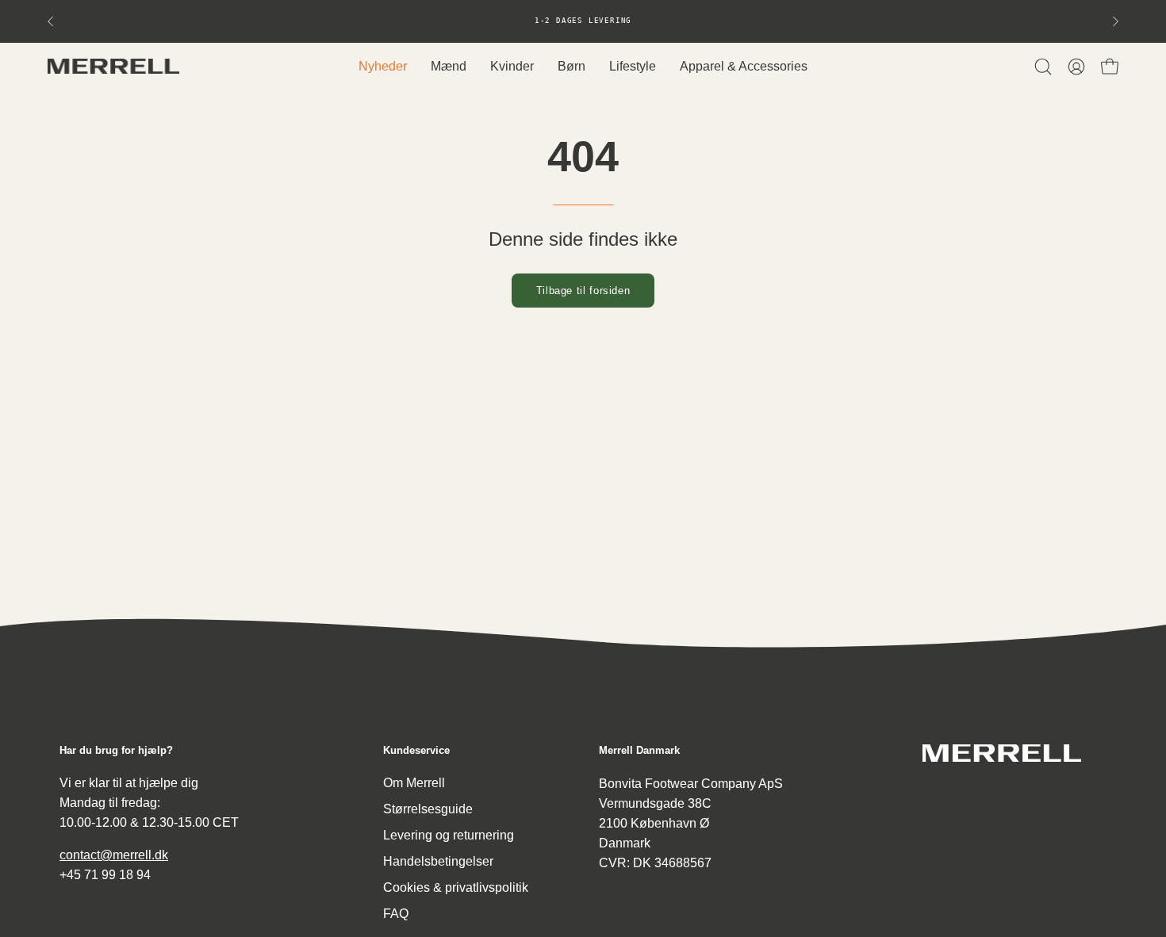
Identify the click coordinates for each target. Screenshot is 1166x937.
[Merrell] (115, 66)
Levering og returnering (448, 835)
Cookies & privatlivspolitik (455, 887)
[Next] (1115, 21)
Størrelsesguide (428, 809)
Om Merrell (414, 783)
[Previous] (51, 21)
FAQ (395, 913)
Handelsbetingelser (438, 861)
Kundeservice (416, 750)
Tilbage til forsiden (583, 290)
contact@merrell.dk (113, 855)
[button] (1043, 66)
